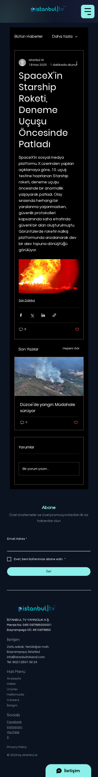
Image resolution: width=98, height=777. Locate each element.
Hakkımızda (15, 694)
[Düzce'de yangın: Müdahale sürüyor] (49, 376)
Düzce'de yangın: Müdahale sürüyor (47, 408)
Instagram (14, 727)
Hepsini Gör (71, 348)
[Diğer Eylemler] (76, 62)
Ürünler (12, 689)
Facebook (14, 722)
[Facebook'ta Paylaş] (21, 315)
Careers (13, 700)
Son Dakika (27, 300)
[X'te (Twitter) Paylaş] (32, 315)
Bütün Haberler (28, 36)
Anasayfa (14, 678)
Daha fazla (62, 36)
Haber (11, 683)
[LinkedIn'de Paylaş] (43, 315)
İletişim (12, 705)
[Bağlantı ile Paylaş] (54, 315)
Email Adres (17, 538)
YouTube (13, 732)
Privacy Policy (17, 747)
